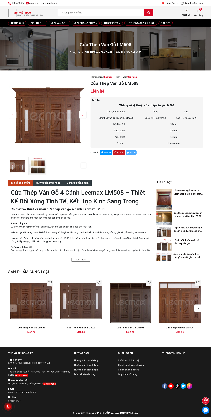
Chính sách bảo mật (129, 360)
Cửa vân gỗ (58, 23)
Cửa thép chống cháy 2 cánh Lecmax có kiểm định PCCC (187, 214)
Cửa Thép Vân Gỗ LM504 (180, 327)
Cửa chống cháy (84, 23)
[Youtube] (171, 386)
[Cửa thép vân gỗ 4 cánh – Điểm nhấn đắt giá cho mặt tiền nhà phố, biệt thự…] (164, 199)
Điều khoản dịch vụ (84, 374)
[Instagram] (189, 386)
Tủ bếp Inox (111, 23)
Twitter (133, 152)
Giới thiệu (36, 23)
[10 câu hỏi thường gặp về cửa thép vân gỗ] (164, 245)
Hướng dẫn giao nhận (86, 369)
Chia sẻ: (94, 152)
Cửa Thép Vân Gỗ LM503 (130, 327)
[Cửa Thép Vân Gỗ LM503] (130, 301)
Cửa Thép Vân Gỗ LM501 (31, 327)
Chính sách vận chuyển (131, 365)
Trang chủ (17, 23)
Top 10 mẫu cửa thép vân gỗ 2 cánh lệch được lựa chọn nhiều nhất (187, 229)
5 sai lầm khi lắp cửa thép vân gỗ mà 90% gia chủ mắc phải (187, 256)
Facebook (108, 152)
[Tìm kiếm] (148, 12)
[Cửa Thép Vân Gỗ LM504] (179, 301)
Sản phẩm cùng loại (28, 272)
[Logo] (25, 12)
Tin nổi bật (164, 182)
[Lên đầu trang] (206, 392)
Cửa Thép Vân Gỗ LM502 (81, 327)
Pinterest (120, 152)
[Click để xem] (47, 114)
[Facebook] (164, 386)
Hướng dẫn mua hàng (86, 360)
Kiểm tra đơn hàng (193, 3)
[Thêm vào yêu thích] (50, 283)
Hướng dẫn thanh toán (86, 365)
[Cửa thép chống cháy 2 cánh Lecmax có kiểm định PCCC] (164, 218)
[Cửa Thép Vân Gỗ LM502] (81, 301)
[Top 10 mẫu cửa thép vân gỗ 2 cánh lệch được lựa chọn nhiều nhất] (164, 231)
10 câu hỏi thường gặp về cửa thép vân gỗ (186, 242)
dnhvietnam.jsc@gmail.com (22, 392)
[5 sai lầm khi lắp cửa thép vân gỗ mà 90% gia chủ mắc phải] (164, 257)
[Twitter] (183, 386)
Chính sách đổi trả (128, 369)
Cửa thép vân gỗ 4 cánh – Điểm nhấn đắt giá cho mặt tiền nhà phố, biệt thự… (187, 192)
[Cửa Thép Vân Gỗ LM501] (31, 301)
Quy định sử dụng (127, 374)
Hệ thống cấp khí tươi (140, 23)
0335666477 (14, 401)
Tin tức (165, 23)
